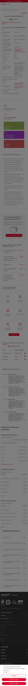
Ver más (5, 672)
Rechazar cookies (14, 679)
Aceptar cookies (14, 683)
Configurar (14, 675)
